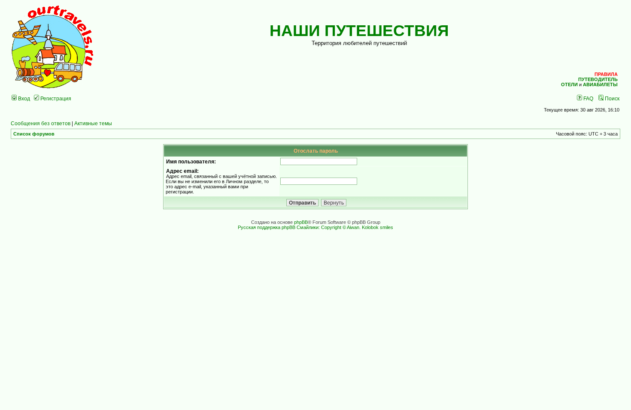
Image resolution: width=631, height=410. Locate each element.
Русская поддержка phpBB (266, 227)
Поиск (611, 98)
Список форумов (34, 133)
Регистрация (55, 98)
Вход (23, 98)
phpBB (301, 222)
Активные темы (93, 123)
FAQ (587, 98)
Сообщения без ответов (40, 123)
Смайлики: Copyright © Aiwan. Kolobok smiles (345, 227)
